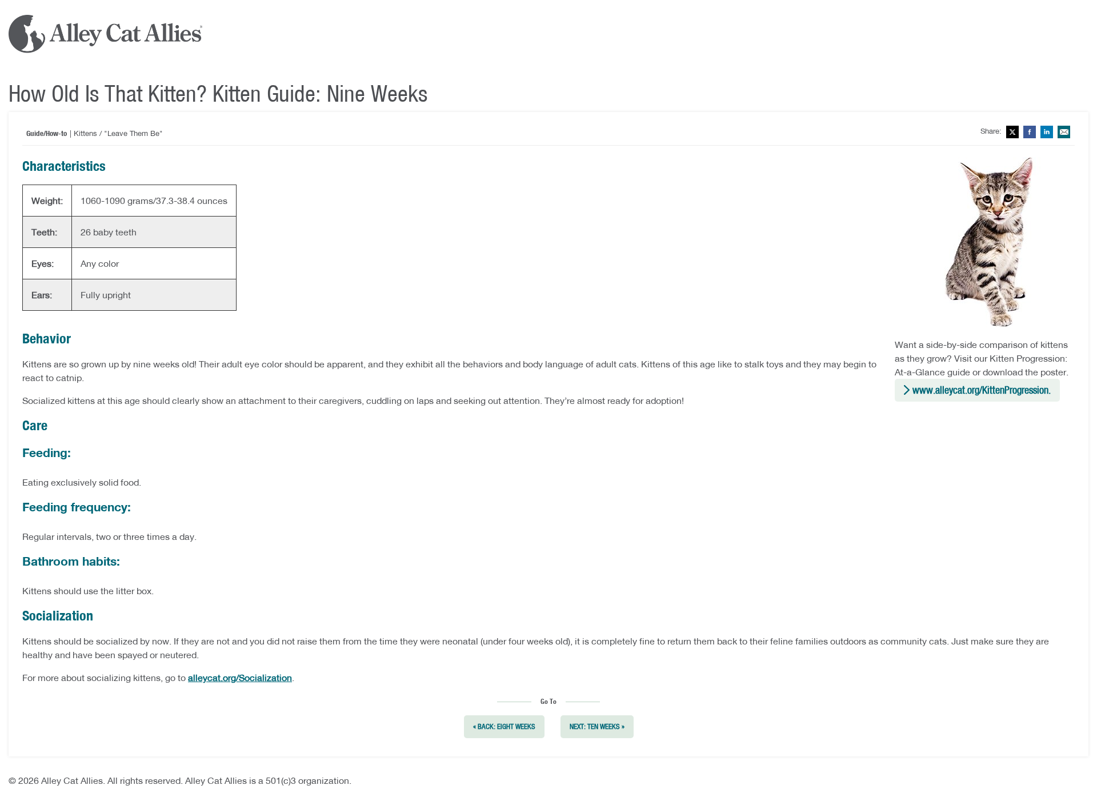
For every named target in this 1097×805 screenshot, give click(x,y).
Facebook (1029, 132)
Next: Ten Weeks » (597, 726)
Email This (1064, 132)
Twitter (1012, 132)
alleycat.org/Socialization (240, 677)
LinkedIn (1046, 132)
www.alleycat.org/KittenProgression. (981, 390)
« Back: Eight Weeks (504, 726)
